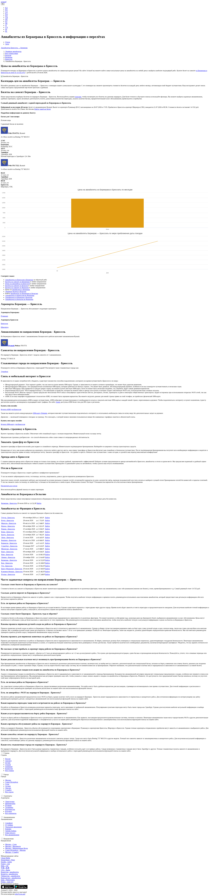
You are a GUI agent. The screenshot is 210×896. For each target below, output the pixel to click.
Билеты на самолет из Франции (17, 288)
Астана (8, 786)
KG (6, 14)
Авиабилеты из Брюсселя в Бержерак (19, 280)
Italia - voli (4, 866)
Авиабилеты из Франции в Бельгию (18, 297)
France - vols (5, 864)
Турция (8, 765)
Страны (6, 753)
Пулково (8, 805)
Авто (7, 44)
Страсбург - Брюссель (9, 546)
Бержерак (8, 57)
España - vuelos (6, 862)
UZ (6, 12)
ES (6, 21)
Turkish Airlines (10, 831)
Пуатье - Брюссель (8, 574)
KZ (6, 8)
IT (6, 25)
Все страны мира (11, 53)
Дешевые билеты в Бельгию (15, 291)
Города (6, 774)
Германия (8, 767)
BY (6, 10)
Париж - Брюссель (8, 529)
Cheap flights (5, 858)
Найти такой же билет (42, 109)
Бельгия (8, 55)
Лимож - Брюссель (8, 557)
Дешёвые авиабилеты (13, 51)
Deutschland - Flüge (8, 860)
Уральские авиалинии (13, 827)
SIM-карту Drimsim (40, 413)
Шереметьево (10, 803)
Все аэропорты (10, 813)
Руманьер (4, 316)
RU (3, 4)
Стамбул (8, 790)
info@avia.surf (20, 894)
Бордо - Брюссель (7, 535)
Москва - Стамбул (12, 852)
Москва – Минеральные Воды (16, 848)
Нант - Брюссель (7, 552)
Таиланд (8, 761)
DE (6, 20)
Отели (7, 42)
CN (6, 27)
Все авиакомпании (12, 835)
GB (6, 18)
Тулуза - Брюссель (8, 518)
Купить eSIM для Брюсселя (11, 409)
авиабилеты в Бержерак (21, 290)
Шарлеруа (4, 327)
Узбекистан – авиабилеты (10, 876)
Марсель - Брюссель (8, 523)
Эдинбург (4, 372)
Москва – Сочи (11, 844)
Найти (39, 503)
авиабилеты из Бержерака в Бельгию (24, 293)
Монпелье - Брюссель (9, 549)
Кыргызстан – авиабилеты (11, 878)
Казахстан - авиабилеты (10, 872)
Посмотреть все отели (9, 486)
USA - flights (5, 870)
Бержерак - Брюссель (9, 503)
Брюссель (8, 59)
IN (6, 29)
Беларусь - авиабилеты (9, 874)
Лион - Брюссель (7, 537)
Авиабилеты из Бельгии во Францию (19, 299)
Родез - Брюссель (7, 520)
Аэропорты (8, 796)
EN (6, 16)
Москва (8, 780)
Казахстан (9, 769)
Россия (7, 759)
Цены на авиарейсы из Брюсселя (17, 284)
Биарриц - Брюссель (8, 540)
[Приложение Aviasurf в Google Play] (21, 888)
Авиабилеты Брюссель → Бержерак (14, 48)
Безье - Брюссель (7, 532)
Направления (8, 839)
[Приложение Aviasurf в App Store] (7, 888)
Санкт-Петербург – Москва (15, 850)
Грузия (7, 763)
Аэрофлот (9, 823)
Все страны (9, 770)
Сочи (7, 784)
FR (6, 23)
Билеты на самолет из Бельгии (16, 286)
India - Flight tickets (8, 880)
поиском (78, 97)
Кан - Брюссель (7, 563)
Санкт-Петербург (11, 782)
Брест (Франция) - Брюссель (11, 569)
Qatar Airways (10, 833)
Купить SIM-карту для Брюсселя (13, 424)
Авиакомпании (9, 817)
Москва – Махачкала (13, 846)
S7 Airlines (9, 825)
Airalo (58, 402)
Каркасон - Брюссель (9, 543)
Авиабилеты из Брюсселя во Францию (19, 295)
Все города (9, 792)
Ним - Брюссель (7, 554)
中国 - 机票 (5, 868)
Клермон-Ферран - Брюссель (12, 572)
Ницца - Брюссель (8, 526)
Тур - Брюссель (6, 566)
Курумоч (8, 811)
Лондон (8, 788)
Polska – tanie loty (7, 882)
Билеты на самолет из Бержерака (17, 282)
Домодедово (9, 802)
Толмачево (9, 807)
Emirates (8, 829)
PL (6, 31)
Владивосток (10, 809)
